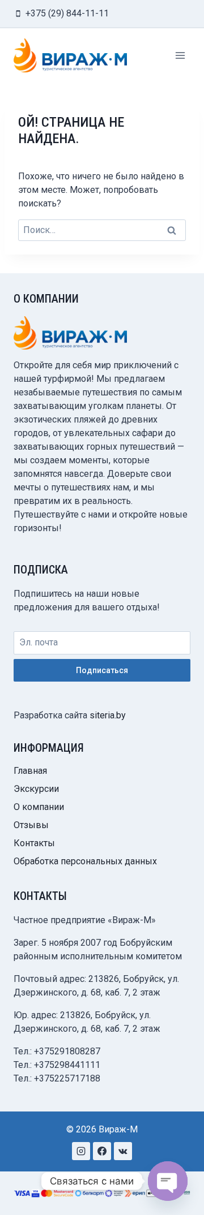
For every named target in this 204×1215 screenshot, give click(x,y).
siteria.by (108, 715)
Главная (30, 770)
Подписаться (102, 670)
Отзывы (31, 825)
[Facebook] (102, 1151)
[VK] (123, 1151)
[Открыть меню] (179, 55)
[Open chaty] (168, 1181)
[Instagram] (81, 1151)
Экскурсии (36, 788)
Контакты (34, 843)
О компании (39, 807)
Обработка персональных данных (85, 861)
